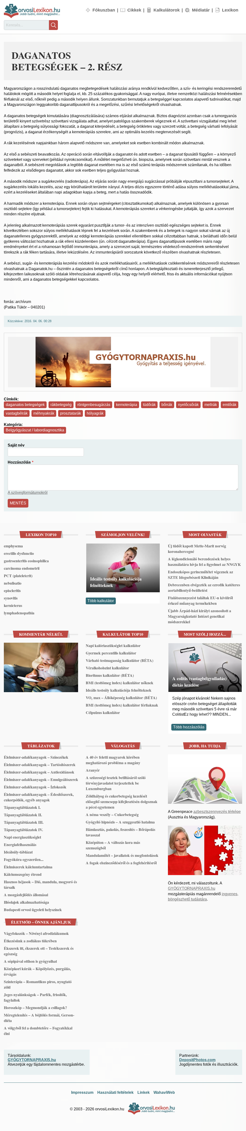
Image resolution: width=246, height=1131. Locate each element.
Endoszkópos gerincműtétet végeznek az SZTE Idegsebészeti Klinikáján (200, 574)
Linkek (143, 1092)
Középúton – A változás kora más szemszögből (113, 845)
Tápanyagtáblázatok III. (23, 822)
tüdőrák (149, 405)
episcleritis (12, 590)
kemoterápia (126, 405)
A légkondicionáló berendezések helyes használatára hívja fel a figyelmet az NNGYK (204, 561)
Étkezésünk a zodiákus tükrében (30, 941)
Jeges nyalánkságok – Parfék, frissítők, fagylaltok (35, 997)
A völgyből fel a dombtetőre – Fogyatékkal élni (38, 1030)
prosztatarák (70, 413)
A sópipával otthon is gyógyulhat (30, 961)
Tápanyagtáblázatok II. (23, 814)
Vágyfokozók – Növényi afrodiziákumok (36, 933)
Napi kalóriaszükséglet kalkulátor (113, 645)
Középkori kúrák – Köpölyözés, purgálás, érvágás (37, 971)
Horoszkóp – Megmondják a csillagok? (35, 1007)
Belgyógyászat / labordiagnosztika (35, 430)
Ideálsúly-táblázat (18, 852)
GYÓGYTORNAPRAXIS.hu (191, 888)
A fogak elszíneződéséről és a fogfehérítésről (121, 862)
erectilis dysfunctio (19, 553)
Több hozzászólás (188, 727)
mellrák (210, 405)
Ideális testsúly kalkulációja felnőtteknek (115, 581)
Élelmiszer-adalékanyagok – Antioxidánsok (39, 772)
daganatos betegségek (25, 405)
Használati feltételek (115, 1092)
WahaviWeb (164, 1092)
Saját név (16, 445)
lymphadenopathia (19, 613)
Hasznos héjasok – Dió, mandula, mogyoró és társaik (40, 884)
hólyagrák (95, 413)
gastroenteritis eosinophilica (26, 560)
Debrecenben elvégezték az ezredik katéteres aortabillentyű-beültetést (204, 587)
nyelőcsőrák (188, 405)
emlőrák (229, 405)
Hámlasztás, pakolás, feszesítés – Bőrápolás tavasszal (120, 832)
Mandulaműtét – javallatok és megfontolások (122, 855)
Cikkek (134, 9)
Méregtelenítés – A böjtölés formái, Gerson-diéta (39, 1017)
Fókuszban (103, 9)
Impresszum (82, 1092)
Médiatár (201, 9)
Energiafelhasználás (20, 844)
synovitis (11, 598)
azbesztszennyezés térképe (217, 812)
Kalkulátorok (167, 9)
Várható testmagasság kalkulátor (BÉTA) (119, 660)
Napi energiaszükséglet (22, 837)
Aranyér (93, 770)
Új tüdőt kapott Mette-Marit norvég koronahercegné (197, 548)
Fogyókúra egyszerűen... (23, 859)
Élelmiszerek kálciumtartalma (28, 867)
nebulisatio (12, 583)
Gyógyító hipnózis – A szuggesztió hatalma (120, 822)
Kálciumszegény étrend (23, 874)
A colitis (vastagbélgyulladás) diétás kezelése (199, 681)
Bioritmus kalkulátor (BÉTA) (110, 675)
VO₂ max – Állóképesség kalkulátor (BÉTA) (121, 697)
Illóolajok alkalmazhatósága (26, 902)
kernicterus (13, 605)
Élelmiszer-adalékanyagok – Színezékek (36, 757)
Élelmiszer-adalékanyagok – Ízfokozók (35, 787)
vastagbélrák (17, 413)
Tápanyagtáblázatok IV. (23, 829)
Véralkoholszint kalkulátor (107, 668)
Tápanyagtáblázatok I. (22, 807)
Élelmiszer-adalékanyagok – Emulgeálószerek (41, 779)
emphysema (13, 546)
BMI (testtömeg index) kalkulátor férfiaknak (122, 705)
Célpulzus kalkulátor (103, 712)
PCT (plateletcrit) (18, 575)
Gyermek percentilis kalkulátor (111, 653)
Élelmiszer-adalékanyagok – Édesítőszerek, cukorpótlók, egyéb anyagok (39, 797)
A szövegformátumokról (28, 492)
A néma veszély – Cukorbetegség (112, 814)
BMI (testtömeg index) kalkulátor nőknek (119, 682)
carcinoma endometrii (21, 568)
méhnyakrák (43, 413)
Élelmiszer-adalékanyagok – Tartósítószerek (39, 764)
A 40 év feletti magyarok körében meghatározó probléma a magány (113, 759)
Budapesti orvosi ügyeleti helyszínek (33, 909)
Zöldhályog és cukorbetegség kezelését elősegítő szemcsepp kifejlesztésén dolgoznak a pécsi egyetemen (121, 801)
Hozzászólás (19, 462)
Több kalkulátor (100, 601)
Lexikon (230, 9)
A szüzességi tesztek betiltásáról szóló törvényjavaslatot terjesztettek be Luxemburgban (116, 783)
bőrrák (166, 405)
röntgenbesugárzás (93, 405)
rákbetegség (61, 405)
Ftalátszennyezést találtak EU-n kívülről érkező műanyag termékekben (200, 600)
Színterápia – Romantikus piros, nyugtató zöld (38, 984)
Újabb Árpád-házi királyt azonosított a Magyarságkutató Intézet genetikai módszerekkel (199, 616)
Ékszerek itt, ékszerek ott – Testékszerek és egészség (39, 950)
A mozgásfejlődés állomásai (26, 894)
